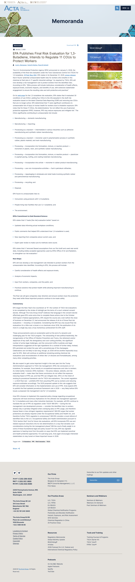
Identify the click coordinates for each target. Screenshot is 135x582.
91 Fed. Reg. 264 (30, 75)
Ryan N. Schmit (43, 65)
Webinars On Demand (95, 503)
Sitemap (16, 543)
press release (70, 75)
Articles (50, 545)
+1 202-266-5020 (25, 479)
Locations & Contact (20, 531)
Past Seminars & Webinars (96, 505)
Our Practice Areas (56, 496)
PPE (33, 441)
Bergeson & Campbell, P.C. (58, 481)
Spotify (50, 569)
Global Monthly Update (56, 540)
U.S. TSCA (51, 500)
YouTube (51, 571)
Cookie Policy (18, 538)
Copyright (16, 541)
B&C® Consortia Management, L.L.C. (61, 483)
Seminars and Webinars (97, 496)
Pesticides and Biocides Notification (61, 513)
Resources (52, 533)
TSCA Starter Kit (93, 540)
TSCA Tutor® (91, 542)
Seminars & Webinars (94, 500)
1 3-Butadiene (26, 441)
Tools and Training (95, 533)
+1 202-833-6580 (25, 484)
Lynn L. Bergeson (21, 65)
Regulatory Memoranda (56, 537)
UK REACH (52, 508)
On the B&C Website (55, 564)
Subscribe (93, 480)
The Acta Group (23, 569)
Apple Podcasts (53, 566)
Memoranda (18, 45)
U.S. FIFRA (52, 503)
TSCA (48, 441)
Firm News (52, 486)
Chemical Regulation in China (58, 520)
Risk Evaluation (41, 441)
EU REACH (52, 505)
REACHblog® (52, 542)
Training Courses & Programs (97, 537)
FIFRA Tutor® (91, 545)
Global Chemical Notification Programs (62, 510)
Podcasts (52, 560)
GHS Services (53, 518)
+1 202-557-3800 (24, 481)
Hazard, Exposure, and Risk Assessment (63, 515)
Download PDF (71, 45)
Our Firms (52, 474)
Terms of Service (19, 536)
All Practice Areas (54, 523)
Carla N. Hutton (32, 65)
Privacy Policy (18, 533)
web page (21, 95)
